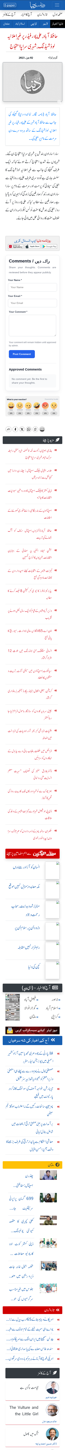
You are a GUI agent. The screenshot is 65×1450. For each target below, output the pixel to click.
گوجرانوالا (30, 1008)
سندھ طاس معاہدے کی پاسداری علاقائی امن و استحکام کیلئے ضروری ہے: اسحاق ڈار (29, 1349)
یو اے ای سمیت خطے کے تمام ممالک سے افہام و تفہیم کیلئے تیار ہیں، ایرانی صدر (29, 1330)
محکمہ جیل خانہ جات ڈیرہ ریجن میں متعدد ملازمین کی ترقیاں (21, 1276)
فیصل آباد (30, 999)
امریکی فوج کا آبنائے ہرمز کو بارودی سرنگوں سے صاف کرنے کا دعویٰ (31, 1359)
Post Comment (22, 354)
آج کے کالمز (9, 14)
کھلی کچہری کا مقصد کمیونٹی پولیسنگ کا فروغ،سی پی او (21, 1231)
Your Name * (15, 280)
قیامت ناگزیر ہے (29, 1388)
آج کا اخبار (26, 14)
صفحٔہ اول (57, 14)
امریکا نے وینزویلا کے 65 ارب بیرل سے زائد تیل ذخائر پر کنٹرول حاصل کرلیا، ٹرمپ (30, 1320)
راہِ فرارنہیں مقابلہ (29, 947)
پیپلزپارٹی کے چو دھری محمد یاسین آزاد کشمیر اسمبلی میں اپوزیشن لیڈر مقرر (30, 1057)
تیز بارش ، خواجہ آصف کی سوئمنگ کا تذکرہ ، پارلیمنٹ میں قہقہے (31, 1092)
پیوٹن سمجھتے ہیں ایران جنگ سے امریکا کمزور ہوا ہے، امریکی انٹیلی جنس (29, 1340)
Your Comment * (18, 311)
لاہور (45, 24)
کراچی (33, 24)
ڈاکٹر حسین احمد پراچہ (46, 1444)
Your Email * (15, 296)
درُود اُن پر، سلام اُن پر (27, 927)
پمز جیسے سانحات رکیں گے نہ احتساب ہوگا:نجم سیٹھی (29, 1110)
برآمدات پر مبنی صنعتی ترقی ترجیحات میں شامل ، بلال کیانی (32, 1128)
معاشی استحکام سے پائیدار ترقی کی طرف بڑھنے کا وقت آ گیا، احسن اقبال (29, 1145)
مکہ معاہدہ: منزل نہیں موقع (24, 886)
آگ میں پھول (30, 1434)
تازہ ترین (42, 14)
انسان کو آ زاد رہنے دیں (26, 867)
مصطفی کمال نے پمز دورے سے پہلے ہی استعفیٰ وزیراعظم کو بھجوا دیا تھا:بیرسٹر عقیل (30, 1075)
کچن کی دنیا (34, 966)
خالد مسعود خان (49, 1422)
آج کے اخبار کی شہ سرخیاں (28, 1040)
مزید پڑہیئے (48, 440)
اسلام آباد (20, 24)
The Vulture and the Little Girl (23, 1411)
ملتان (6, 24)
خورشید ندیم (51, 1397)
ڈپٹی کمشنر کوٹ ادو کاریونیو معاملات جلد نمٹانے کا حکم (21, 1253)
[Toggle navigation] (57, 5)
